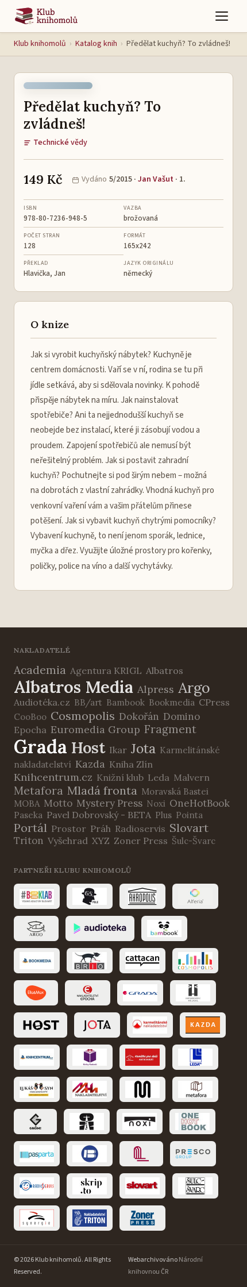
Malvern (191, 777)
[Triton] (90, 1218)
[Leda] (195, 1057)
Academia (40, 670)
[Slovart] (142, 1186)
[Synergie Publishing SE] (37, 1218)
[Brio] (90, 960)
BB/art (88, 702)
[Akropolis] (142, 896)
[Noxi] (140, 1121)
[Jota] (97, 1025)
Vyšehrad (68, 840)
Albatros (164, 670)
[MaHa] (90, 1089)
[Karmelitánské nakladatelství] (150, 1025)
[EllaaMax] (36, 992)
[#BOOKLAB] (37, 896)
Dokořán (139, 716)
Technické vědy (60, 142)
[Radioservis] (37, 1186)
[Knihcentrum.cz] (37, 1057)
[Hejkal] (193, 992)
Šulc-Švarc (193, 840)
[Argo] (36, 928)
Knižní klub (120, 777)
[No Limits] (87, 1121)
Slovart (189, 827)
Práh (100, 828)
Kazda (90, 763)
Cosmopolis (83, 715)
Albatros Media (73, 687)
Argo (194, 688)
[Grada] (140, 992)
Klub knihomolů (40, 43)
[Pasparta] (37, 1153)
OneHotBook (199, 803)
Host (88, 747)
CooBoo (30, 716)
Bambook (125, 702)
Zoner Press (141, 840)
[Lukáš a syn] (37, 1089)
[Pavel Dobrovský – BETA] (90, 1153)
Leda (158, 777)
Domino (181, 716)
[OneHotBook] (192, 1121)
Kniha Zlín (131, 764)
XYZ (101, 840)
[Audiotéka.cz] (99, 928)
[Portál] (141, 1153)
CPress (214, 702)
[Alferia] (195, 896)
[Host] (40, 1025)
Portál (30, 827)
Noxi (155, 803)
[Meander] (142, 1089)
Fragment (170, 729)
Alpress (155, 689)
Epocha (30, 729)
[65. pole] (90, 896)
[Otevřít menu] (221, 16)
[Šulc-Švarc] (195, 1186)
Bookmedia (172, 702)
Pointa (189, 815)
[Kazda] (203, 1025)
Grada (40, 746)
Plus (163, 815)
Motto (58, 803)
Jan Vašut (155, 179)
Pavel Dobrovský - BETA (99, 814)
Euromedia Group (95, 729)
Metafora (38, 790)
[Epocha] (87, 992)
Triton (29, 840)
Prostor (68, 828)
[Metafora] (195, 1089)
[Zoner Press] (142, 1218)
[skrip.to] (90, 1186)
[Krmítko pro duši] (142, 1057)
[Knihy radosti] (90, 1057)
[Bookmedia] (37, 960)
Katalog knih (96, 43)
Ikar (118, 750)
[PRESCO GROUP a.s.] (193, 1153)
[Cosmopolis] (195, 960)
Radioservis (140, 828)
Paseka (28, 815)
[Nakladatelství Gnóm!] (35, 1121)
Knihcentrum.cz (53, 777)
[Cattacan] (142, 960)
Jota (143, 748)
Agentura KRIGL (106, 670)
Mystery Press (109, 803)
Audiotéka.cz (42, 702)
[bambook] (164, 928)
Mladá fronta (102, 790)
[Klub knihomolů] (46, 16)
